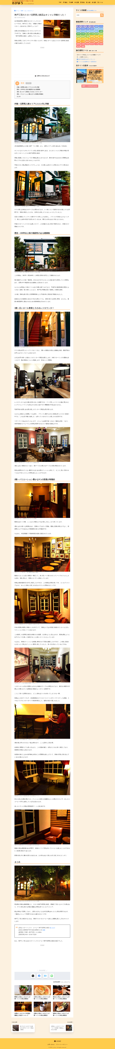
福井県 (96, 33)
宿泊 (83, 2)
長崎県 (87, 43)
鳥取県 (92, 38)
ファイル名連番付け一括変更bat (87, 61)
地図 (43, 930)
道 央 (78, 26)
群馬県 (78, 31)
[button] (28, 83)
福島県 (92, 28)
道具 (94, 2)
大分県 (96, 43)
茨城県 (96, 28)
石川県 (92, 33)
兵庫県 (78, 38)
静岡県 (78, 36)
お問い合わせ (51, 1044)
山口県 (83, 41)
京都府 (96, 36)
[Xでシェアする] (33, 976)
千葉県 (87, 31)
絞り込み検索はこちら (92, 10)
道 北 (87, 26)
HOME (58, 1041)
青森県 (96, 26)
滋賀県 (92, 36)
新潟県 (83, 33)
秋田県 (83, 28)
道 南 (83, 26)
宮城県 (78, 28)
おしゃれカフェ (65, 982)
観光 (66, 2)
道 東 (92, 26)
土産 (89, 2)
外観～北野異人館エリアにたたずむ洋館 (28, 87)
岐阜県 (101, 33)
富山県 (87, 33)
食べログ (52, 927)
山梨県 (101, 31)
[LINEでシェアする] (52, 976)
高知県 (101, 41)
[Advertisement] (42, 60)
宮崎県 (101, 43)
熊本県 (92, 43)
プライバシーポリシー (62, 1044)
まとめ (18, 96)
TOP (60, 2)
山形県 (87, 28)
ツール (101, 2)
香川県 (92, 41)
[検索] (102, 15)
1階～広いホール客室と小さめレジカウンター (29, 91)
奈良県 (83, 38)
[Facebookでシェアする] (39, 976)
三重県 (87, 36)
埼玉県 (83, 31)
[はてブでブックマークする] (45, 976)
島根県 (96, 38)
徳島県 (87, 41)
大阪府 (101, 36)
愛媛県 (96, 41)
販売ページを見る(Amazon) (89, 86)
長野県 (78, 33)
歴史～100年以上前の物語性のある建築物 (28, 89)
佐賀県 (83, 43)
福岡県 (78, 43)
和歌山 (87, 38)
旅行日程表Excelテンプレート (86, 59)
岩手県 (101, 26)
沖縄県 (83, 46)
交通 (77, 2)
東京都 (92, 31)
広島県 (78, 41)
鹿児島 (78, 46)
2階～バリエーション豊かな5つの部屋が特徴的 (30, 94)
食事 (71, 2)
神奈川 (96, 31)
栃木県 (101, 28)
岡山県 (101, 38)
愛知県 (83, 36)
